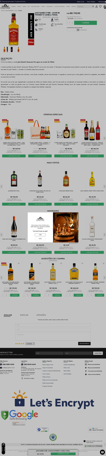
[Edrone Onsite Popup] (53, 228)
